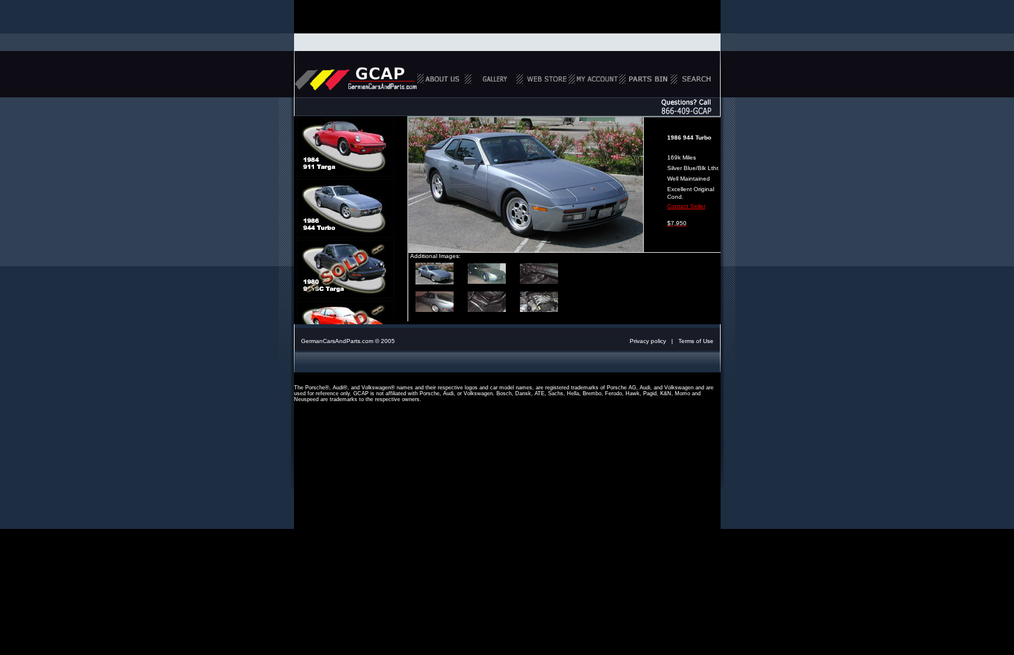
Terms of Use (696, 341)
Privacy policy (648, 341)
